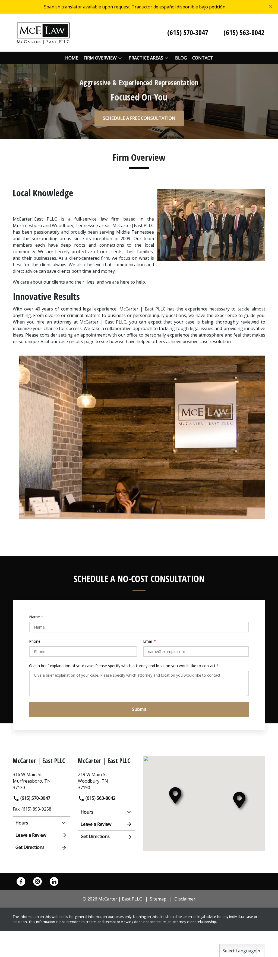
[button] (120, 57)
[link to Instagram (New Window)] (37, 881)
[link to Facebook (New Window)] (21, 881)
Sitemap (158, 899)
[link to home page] (43, 32)
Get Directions (30, 847)
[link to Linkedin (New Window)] (54, 881)
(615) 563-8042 (99, 798)
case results (71, 341)
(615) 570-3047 (34, 798)
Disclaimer (184, 899)
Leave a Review (30, 835)
